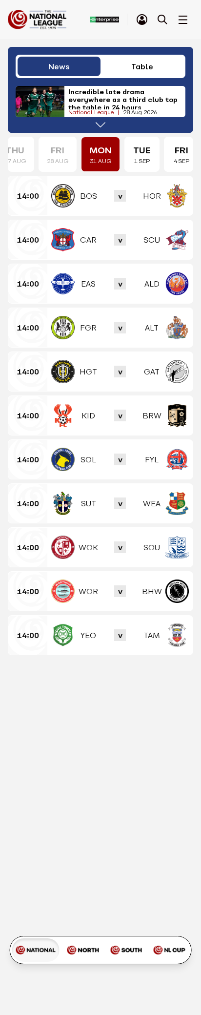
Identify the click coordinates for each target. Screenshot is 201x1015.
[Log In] (142, 19)
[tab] (142, 19)
